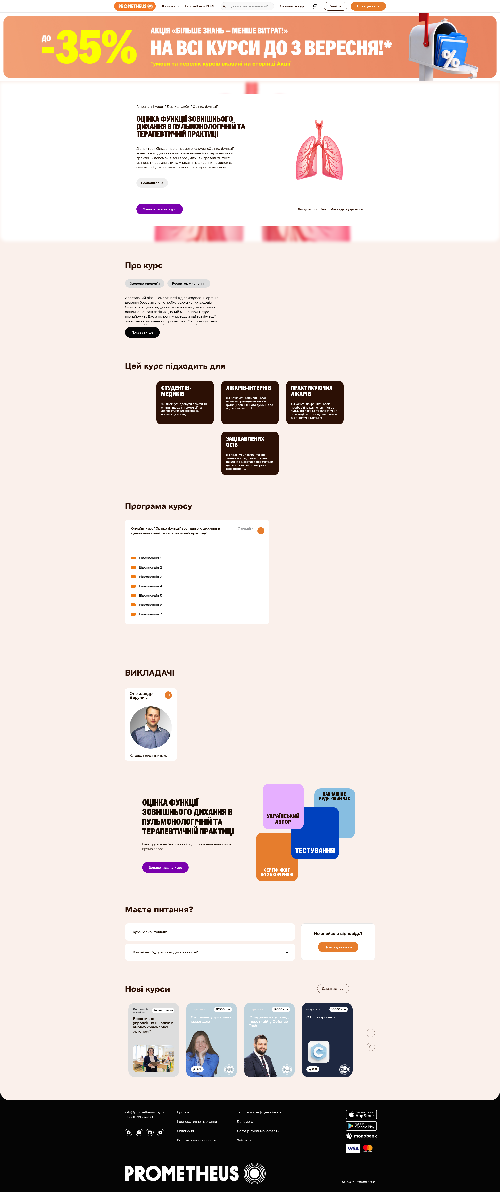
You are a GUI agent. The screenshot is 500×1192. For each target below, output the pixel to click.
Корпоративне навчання (197, 1121)
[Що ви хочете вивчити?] (247, 6)
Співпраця (185, 1131)
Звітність (244, 1140)
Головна (142, 107)
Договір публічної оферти (258, 1131)
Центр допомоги (338, 947)
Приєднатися (368, 6)
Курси (158, 107)
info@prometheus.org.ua (144, 1112)
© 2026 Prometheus (358, 1182)
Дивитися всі (333, 988)
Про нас (183, 1112)
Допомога (245, 1121)
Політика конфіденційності (259, 1112)
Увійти (335, 6)
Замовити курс (293, 6)
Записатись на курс (159, 209)
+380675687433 (139, 1117)
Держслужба (178, 107)
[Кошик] (315, 6)
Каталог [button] (169, 6)
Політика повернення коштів (200, 1140)
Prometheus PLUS (199, 6)
